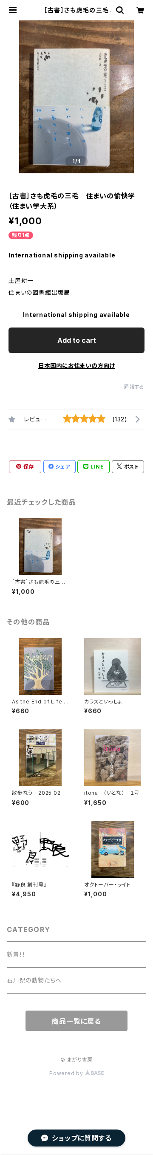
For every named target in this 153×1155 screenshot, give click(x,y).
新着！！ (16, 954)
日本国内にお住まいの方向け (76, 365)
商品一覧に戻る (76, 1021)
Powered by (67, 1073)
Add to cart (76, 340)
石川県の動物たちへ (34, 980)
